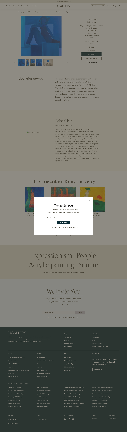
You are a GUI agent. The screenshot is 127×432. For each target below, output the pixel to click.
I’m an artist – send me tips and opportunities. (64, 227)
